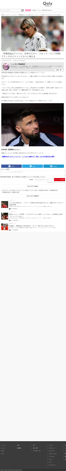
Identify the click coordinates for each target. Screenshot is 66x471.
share (13, 166)
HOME (2, 14)
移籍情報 (19, 448)
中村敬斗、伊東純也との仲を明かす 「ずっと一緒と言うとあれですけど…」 (32, 226)
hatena (55, 166)
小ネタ (14, 211)
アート (50, 462)
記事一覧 (58, 70)
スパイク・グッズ (52, 453)
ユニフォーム (52, 450)
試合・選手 (35, 448)
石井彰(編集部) (14, 208)
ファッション (52, 456)
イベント (51, 459)
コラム (2, 453)
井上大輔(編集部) (20, 64)
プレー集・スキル (37, 450)
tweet (33, 166)
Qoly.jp (2, 469)
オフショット (52, 448)
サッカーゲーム (52, 464)
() (9, 190)
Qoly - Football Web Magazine (47, 4)
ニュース (8, 14)
